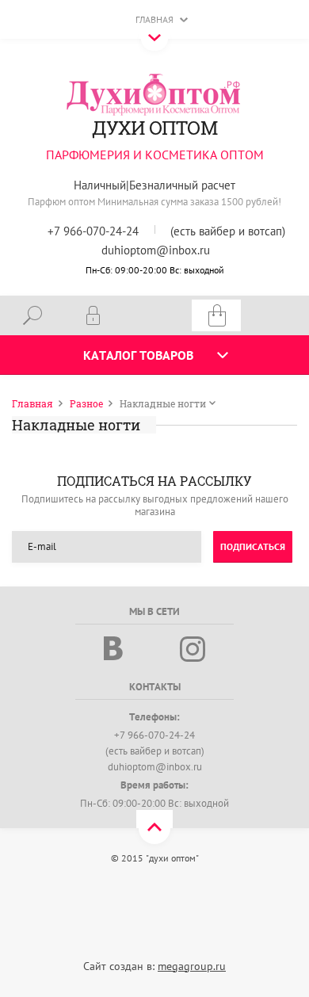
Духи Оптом (154, 127)
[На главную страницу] (154, 93)
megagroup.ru (192, 966)
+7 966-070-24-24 (93, 231)
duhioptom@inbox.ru (155, 250)
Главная (154, 19)
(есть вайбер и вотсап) (227, 231)
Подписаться (252, 546)
